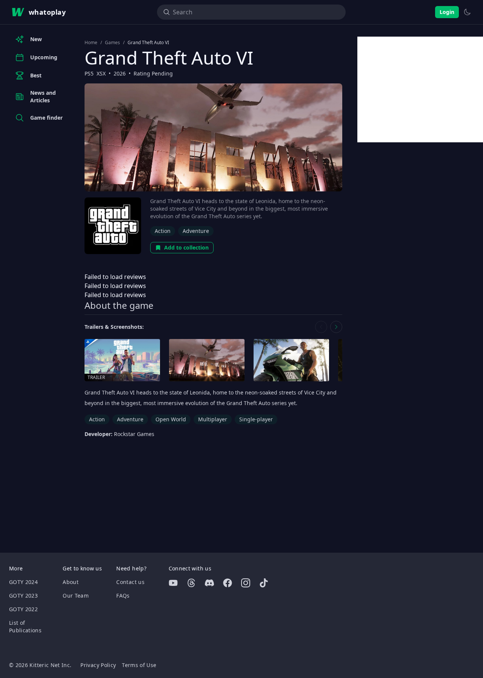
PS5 (89, 73)
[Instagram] (245, 582)
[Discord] (209, 582)
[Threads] (191, 582)
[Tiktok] (263, 582)
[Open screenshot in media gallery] (207, 360)
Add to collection (186, 247)
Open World (170, 419)
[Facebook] (227, 582)
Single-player (256, 419)
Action (163, 230)
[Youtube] (173, 582)
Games (112, 43)
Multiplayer (212, 419)
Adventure (196, 230)
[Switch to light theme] (467, 12)
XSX (101, 73)
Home (91, 43)
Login (447, 11)
